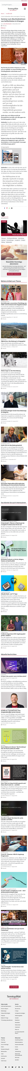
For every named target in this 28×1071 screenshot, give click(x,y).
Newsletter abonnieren (14, 274)
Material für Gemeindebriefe (18, 1054)
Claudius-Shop (18, 1006)
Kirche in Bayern (4, 1008)
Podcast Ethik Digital (5, 1013)
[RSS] (22, 1067)
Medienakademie (19, 1042)
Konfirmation (4, 1056)
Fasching (3, 1040)
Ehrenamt (3, 238)
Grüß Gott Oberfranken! (6, 1006)
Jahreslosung (18, 1051)
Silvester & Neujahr (5, 1049)
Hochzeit (3, 1058)
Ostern (2, 1047)
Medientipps (3, 1011)
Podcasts (3, 1015)
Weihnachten (4, 1051)
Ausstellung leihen (19, 1040)
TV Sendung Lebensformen (7, 1020)
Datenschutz (17, 1025)
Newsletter (17, 1022)
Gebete (16, 1049)
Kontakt (16, 1018)
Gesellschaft (9, 13)
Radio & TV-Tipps (4, 1018)
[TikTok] (15, 1067)
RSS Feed (17, 1057)
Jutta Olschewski (7, 24)
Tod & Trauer (3, 1061)
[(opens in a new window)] (5, 1067)
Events (16, 1047)
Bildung (3, 242)
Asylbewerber (9, 242)
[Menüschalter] (24, 8)
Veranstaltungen (10, 240)
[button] (3, 28)
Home (2, 13)
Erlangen (23, 240)
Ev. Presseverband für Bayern (19, 1032)
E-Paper (16, 1011)
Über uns (17, 1029)
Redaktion (17, 1020)
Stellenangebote (18, 1015)
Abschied (3, 240)
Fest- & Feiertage (4, 1044)
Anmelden (25, 1)
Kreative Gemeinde (19, 1044)
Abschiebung (21, 238)
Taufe (2, 1054)
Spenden (17, 1060)
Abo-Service (17, 1008)
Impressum (17, 1027)
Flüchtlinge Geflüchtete (12, 238)
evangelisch (17, 240)
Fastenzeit (3, 1042)
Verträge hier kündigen (20, 1013)
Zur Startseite (14, 987)
